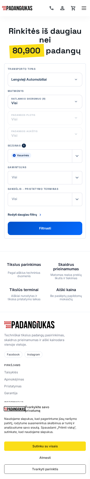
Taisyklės (11, 372)
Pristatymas (13, 386)
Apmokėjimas (14, 379)
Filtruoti (45, 228)
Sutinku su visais (45, 446)
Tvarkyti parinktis (45, 469)
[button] (45, 156)
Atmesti (45, 458)
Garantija (10, 393)
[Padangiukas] (17, 8)
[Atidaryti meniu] (84, 8)
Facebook (13, 354)
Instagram (33, 354)
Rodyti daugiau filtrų (22, 214)
